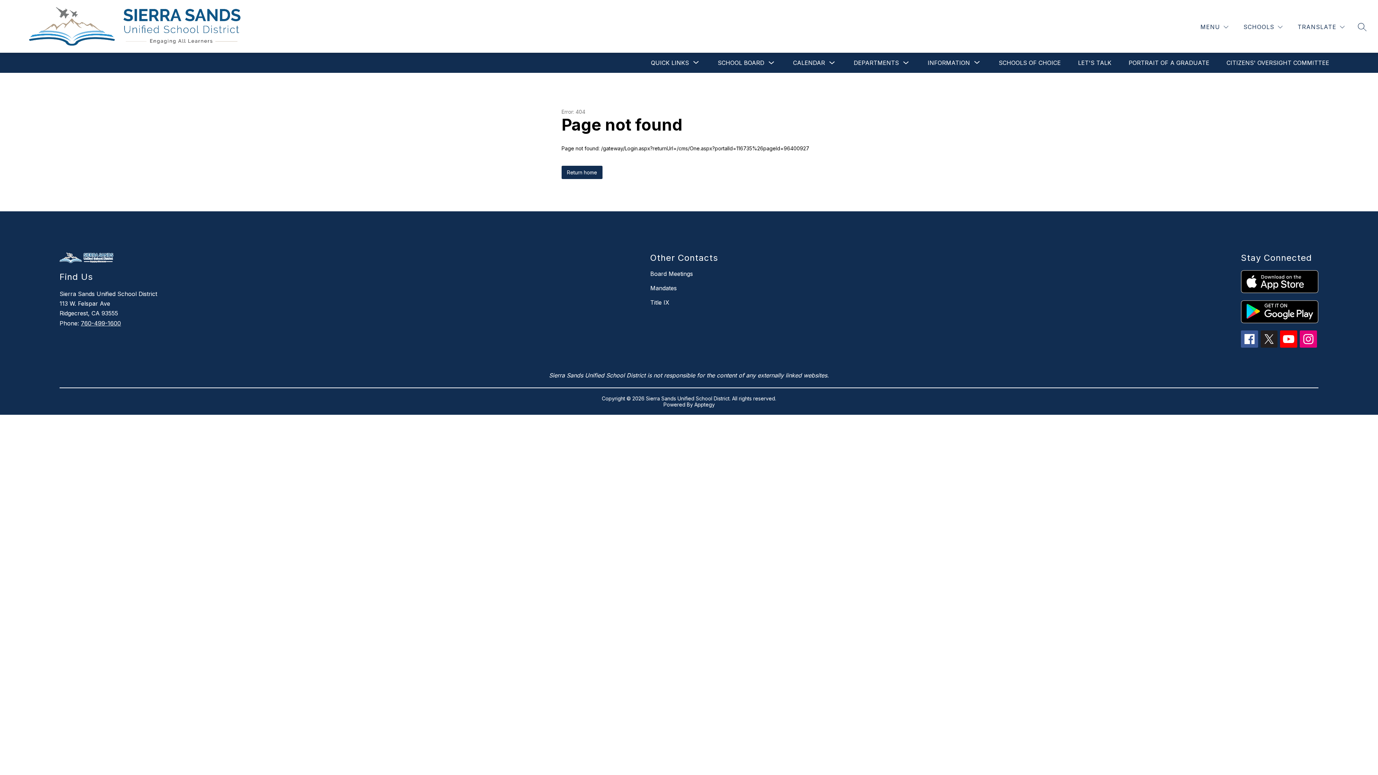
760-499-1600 (101, 323)
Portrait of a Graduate (1169, 62)
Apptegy (704, 404)
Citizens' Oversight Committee (1278, 62)
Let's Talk (1094, 62)
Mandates (663, 288)
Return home (582, 172)
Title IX (659, 302)
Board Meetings (671, 273)
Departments (876, 62)
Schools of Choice (1030, 62)
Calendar (809, 62)
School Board (741, 62)
